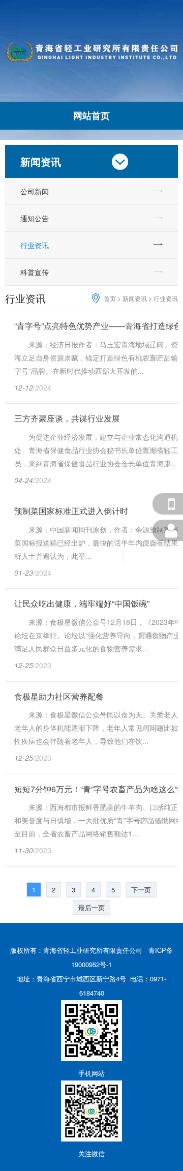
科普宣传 (34, 272)
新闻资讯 (135, 298)
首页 (110, 298)
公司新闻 (34, 191)
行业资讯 (34, 245)
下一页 (141, 889)
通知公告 (34, 218)
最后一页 (91, 907)
